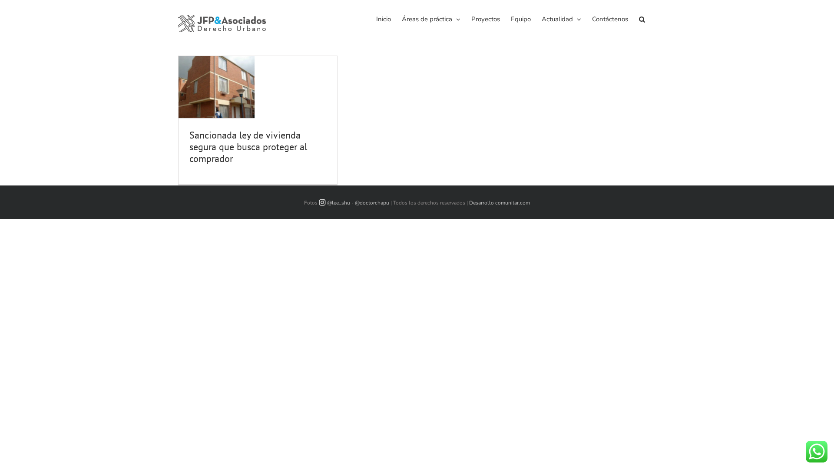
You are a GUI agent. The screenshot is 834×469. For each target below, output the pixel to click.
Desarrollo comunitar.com (499, 202)
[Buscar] (642, 18)
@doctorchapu (372, 202)
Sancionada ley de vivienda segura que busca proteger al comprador (248, 147)
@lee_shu (338, 202)
